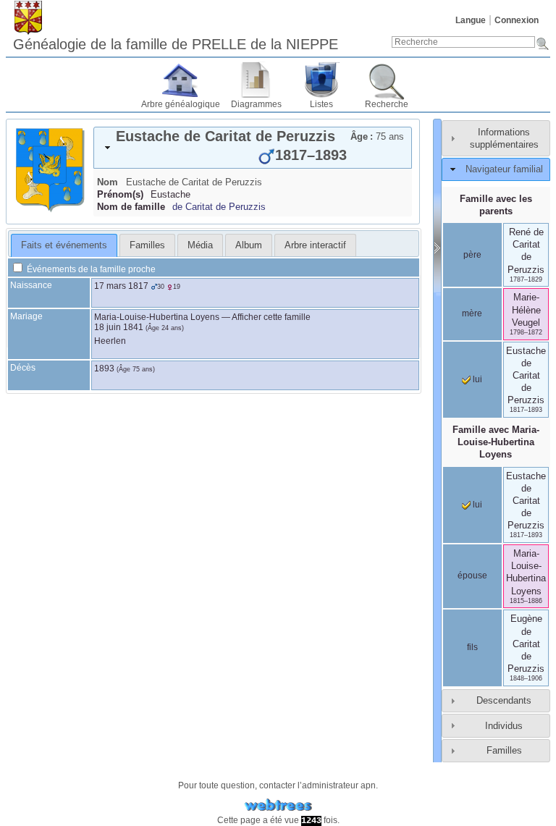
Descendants (503, 700)
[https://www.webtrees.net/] (278, 805)
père (472, 255)
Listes (321, 104)
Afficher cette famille (271, 317)
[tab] (252, 148)
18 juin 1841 (118, 327)
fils (472, 647)
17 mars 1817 (121, 286)
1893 (104, 368)
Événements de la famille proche (90, 269)
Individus (504, 725)
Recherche (386, 104)
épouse (472, 575)
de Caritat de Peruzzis (219, 206)
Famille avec (495, 442)
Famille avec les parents (496, 204)
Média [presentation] (200, 245)
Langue (470, 20)
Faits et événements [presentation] (64, 245)
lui (476, 379)
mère (472, 313)
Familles (504, 750)
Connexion (516, 20)
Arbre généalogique (180, 104)
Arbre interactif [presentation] (315, 245)
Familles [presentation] (147, 245)
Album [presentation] (248, 245)
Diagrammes (256, 104)
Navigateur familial (504, 169)
